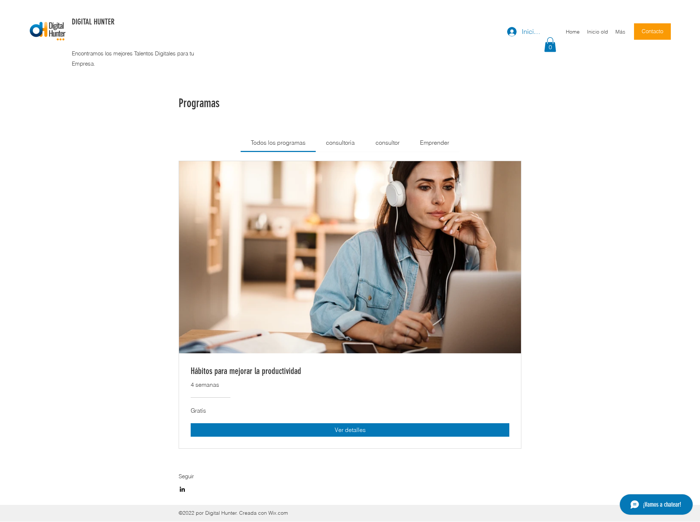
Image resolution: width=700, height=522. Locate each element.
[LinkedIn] (182, 489)
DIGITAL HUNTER (93, 22)
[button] (550, 44)
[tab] (278, 142)
